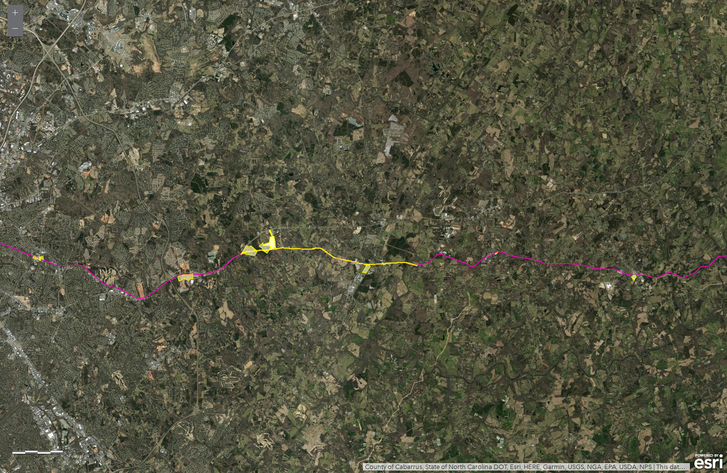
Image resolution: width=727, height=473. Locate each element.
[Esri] (708, 462)
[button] (15, 13)
